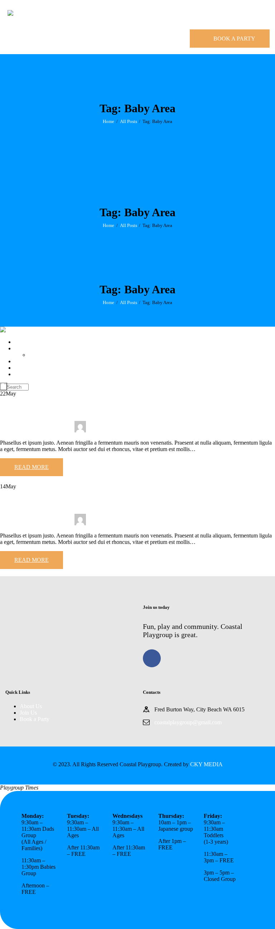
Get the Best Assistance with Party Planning (80, 501)
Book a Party (34, 719)
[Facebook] (152, 658)
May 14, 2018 (16, 523)
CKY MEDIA (206, 764)
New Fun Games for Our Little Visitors (72, 408)
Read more (31, 467)
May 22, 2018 (16, 430)
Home (108, 121)
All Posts (128, 121)
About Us (31, 706)
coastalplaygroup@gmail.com (188, 722)
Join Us (28, 713)
